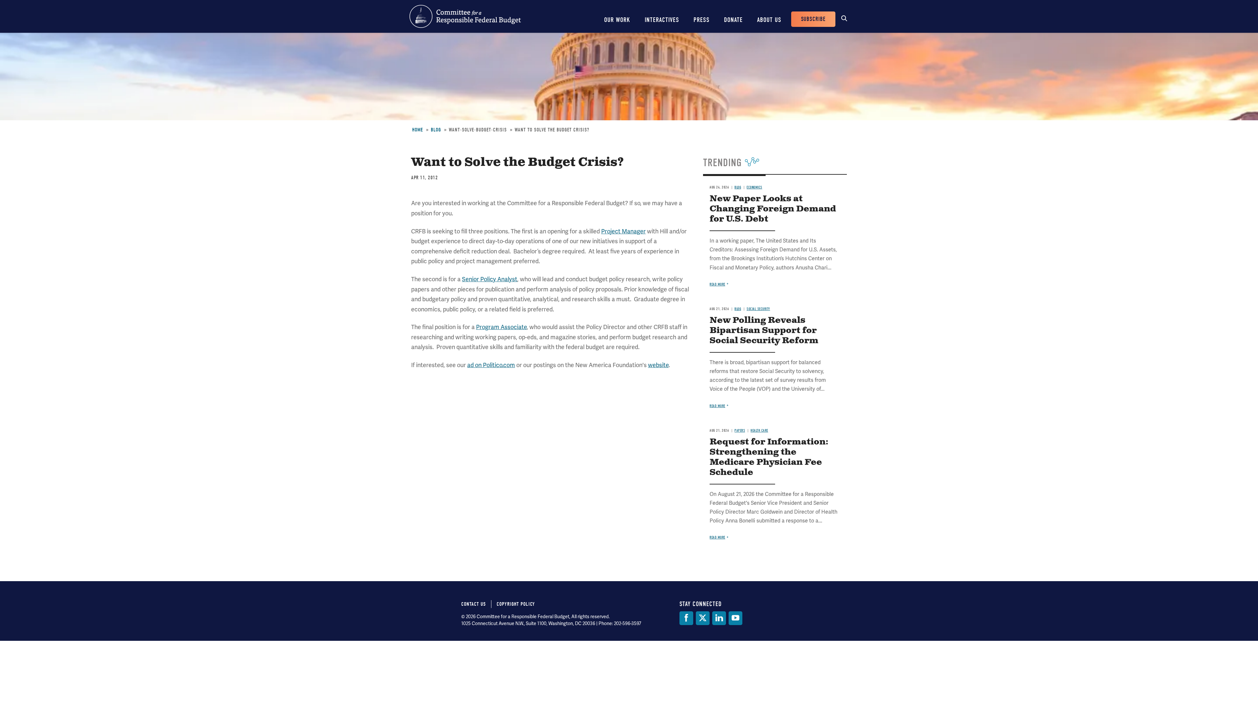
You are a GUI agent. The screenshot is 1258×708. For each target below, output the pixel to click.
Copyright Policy (516, 604)
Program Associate (501, 327)
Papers (739, 430)
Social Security (758, 309)
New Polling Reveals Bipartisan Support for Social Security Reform (764, 330)
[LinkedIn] (719, 618)
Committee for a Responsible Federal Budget (465, 16)
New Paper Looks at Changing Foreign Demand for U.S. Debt (773, 209)
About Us (769, 20)
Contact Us (473, 604)
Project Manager (623, 231)
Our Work (617, 20)
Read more (717, 284)
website (658, 365)
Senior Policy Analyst (489, 279)
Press (702, 20)
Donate (733, 20)
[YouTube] (735, 618)
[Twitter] (703, 618)
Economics (754, 187)
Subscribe (813, 19)
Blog (436, 130)
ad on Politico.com (491, 365)
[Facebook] (686, 618)
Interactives (662, 20)
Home (417, 130)
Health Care (759, 430)
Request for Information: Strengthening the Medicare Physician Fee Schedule (769, 457)
